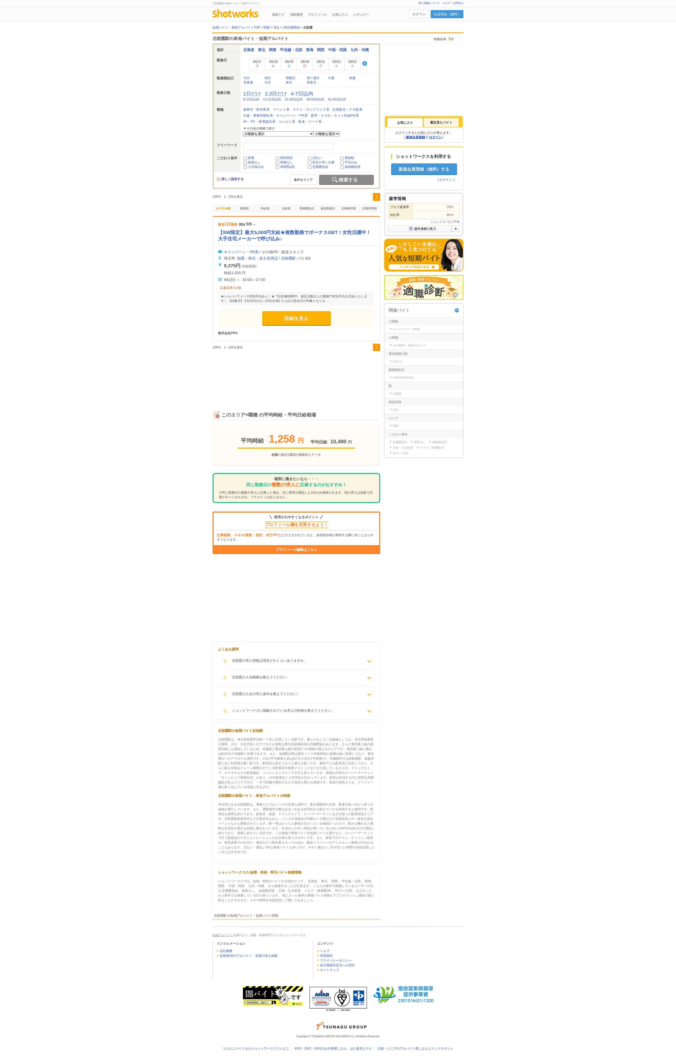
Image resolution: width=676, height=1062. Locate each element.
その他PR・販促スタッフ (409, 345)
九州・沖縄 (359, 50)
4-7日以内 (302, 93)
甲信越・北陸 (291, 50)
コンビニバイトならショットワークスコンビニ (256, 1048)
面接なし (254, 162)
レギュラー (361, 14)
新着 (251, 158)
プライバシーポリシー (336, 960)
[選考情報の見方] (423, 228)
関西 (321, 50)
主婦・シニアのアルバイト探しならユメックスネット (415, 1048)
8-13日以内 (251, 99)
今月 (268, 82)
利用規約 (326, 956)
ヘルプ (325, 951)
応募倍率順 (369, 208)
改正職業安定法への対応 (337, 965)
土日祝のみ (256, 167)
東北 (261, 50)
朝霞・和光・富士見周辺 (257, 258)
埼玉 (395, 409)
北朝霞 (397, 393)
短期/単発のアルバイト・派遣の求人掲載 (249, 956)
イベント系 (281, 109)
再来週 (248, 82)
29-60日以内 (315, 99)
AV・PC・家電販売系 (259, 121)
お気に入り (340, 14)
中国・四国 (337, 50)
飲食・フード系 (310, 121)
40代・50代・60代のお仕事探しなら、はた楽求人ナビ (333, 1048)
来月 (289, 82)
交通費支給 (320, 167)
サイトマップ (329, 970)
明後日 (290, 78)
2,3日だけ (276, 93)
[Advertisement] (296, 375)
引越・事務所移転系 (258, 115)
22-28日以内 (294, 99)
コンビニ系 (287, 121)
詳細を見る (296, 318)
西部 (395, 425)
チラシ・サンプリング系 (311, 109)
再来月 (311, 82)
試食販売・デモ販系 (347, 109)
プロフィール (317, 14)
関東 (272, 50)
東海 (309, 50)
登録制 (349, 158)
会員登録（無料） (447, 14)
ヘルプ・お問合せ (452, 3)
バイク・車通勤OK (432, 447)
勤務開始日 (307, 208)
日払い (317, 158)
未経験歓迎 (352, 167)
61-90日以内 (337, 99)
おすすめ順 (223, 208)
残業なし (419, 442)
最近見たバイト (441, 122)
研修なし (286, 162)
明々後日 (313, 78)
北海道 (248, 50)
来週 (352, 78)
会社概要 (226, 951)
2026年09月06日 (403, 377)
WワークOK (400, 453)
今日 (246, 78)
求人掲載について (429, 3)
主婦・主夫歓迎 (403, 447)
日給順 (286, 208)
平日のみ (351, 162)
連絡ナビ (278, 14)
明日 (268, 78)
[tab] (405, 122)
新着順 (244, 208)
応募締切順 (348, 208)
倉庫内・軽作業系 (256, 109)
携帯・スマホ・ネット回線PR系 (335, 115)
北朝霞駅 (288, 258)
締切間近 (286, 158)
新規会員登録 (415, 137)
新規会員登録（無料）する (424, 169)
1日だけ (252, 93)
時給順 (265, 208)
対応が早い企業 (323, 162)
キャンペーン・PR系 (292, 115)
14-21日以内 (272, 99)
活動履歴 (296, 14)
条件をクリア (303, 180)
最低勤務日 (328, 208)
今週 (331, 78)
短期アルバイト (223, 935)
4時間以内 (287, 167)
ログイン (419, 14)
